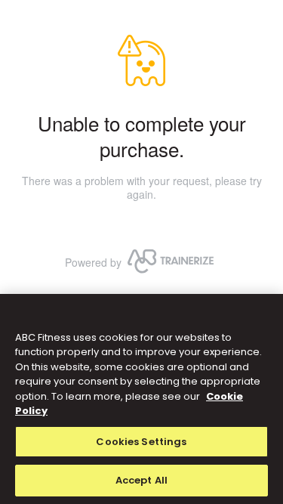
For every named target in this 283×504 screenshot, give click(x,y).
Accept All (141, 480)
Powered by (93, 262)
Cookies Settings (141, 441)
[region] (141, 399)
